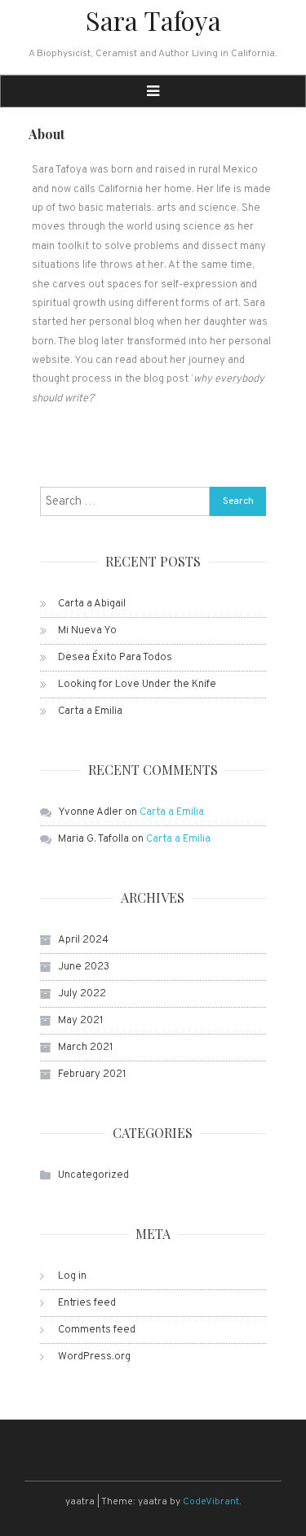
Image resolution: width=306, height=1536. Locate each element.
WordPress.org (94, 1356)
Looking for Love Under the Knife (137, 684)
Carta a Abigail (92, 603)
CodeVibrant (211, 1501)
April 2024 (83, 940)
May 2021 (81, 1020)
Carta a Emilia (90, 711)
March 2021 (85, 1047)
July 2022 (82, 993)
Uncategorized (93, 1175)
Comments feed (96, 1330)
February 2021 (92, 1074)
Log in (72, 1276)
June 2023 (83, 967)
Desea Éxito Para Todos (115, 657)
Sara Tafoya (153, 19)
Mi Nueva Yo (87, 630)
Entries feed (87, 1303)
